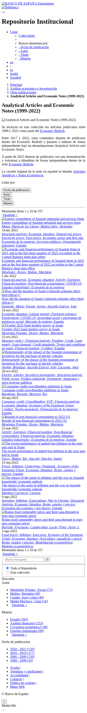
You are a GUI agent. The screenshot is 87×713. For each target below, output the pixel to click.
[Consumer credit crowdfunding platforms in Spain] (37, 386)
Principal (16, 85)
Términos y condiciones (26, 671)
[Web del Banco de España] (28, 3)
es (11, 70)
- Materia (25, 58)
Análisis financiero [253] (26, 623)
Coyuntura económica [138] (29, 627)
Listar (14, 32)
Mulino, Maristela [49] (25, 593)
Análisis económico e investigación (33, 88)
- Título (24, 54)
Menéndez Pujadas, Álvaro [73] (31, 590)
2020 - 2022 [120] (22, 649)
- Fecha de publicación (34, 47)
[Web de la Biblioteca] (10, 7)
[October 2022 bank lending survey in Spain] (32, 325)
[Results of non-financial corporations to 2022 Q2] (36, 417)
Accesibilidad (19, 675)
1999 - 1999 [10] (21, 660)
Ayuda (15, 667)
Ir (47, 559)
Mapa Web (17, 686)
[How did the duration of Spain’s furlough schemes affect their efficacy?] (43, 295)
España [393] (19, 619)
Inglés (14, 74)
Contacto (16, 679)
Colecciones (27, 35)
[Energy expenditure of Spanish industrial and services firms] (43, 219)
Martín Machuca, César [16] (29, 601)
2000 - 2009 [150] (22, 656)
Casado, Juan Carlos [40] (27, 597)
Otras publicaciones (23, 92)
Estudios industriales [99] (27, 631)
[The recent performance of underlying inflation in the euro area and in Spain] (43, 447)
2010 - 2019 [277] (22, 653)
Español (15, 77)
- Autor (23, 51)
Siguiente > (10, 215)
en (11, 62)
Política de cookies (22, 683)
